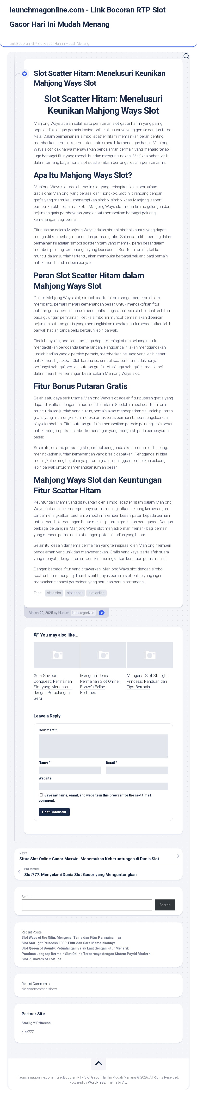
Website (45, 778)
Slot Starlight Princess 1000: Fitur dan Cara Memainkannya (69, 943)
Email (111, 762)
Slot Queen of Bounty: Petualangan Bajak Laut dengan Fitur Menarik (75, 948)
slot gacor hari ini (127, 123)
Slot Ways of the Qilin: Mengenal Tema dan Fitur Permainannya (71, 937)
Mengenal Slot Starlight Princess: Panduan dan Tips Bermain (147, 681)
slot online (96, 593)
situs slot (54, 593)
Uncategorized (83, 613)
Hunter (63, 613)
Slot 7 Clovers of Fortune (41, 959)
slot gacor (75, 593)
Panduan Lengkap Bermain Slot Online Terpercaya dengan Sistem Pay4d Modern (86, 954)
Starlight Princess (36, 1023)
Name (44, 762)
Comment (48, 730)
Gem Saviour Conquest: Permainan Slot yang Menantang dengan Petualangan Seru (53, 687)
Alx (124, 1082)
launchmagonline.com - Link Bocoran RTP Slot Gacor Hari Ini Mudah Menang (88, 17)
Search (27, 897)
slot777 (28, 1032)
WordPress (96, 1082)
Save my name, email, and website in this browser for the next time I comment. (95, 798)
